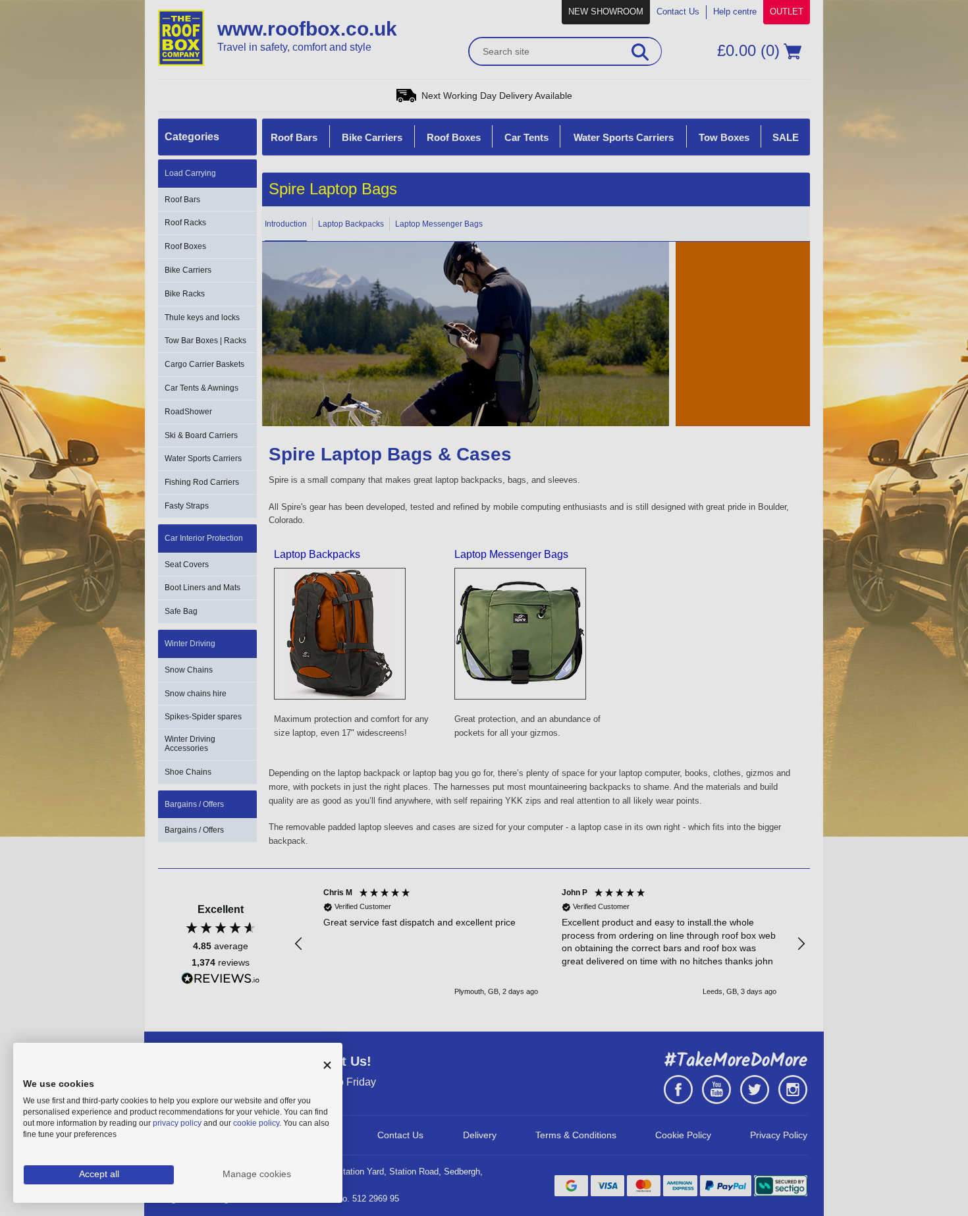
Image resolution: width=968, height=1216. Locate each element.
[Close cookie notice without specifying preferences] (327, 1065)
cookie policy (256, 1123)
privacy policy (177, 1123)
